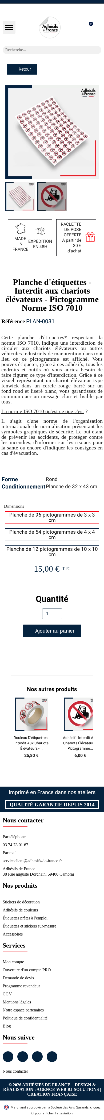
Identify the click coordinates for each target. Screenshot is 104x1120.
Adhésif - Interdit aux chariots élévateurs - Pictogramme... (80, 743)
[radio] (52, 517)
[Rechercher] (97, 50)
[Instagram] (22, 1056)
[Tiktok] (52, 1056)
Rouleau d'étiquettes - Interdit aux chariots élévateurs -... (31, 743)
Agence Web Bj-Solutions (68, 1089)
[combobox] (45, 50)
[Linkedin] (37, 1056)
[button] (9, 27)
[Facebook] (8, 1056)
